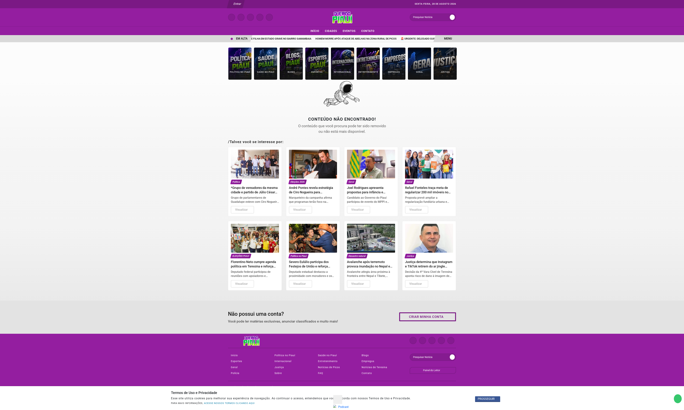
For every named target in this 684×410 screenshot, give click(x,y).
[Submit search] (452, 17)
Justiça (279, 367)
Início (316, 31)
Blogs (365, 355)
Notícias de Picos (328, 367)
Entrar (237, 4)
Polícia (234, 373)
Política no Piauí (284, 355)
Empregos (367, 361)
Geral (234, 367)
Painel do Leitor (432, 370)
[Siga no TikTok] (269, 17)
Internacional (282, 361)
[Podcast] (342, 407)
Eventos (351, 31)
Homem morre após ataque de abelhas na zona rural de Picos (348, 38)
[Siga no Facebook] (231, 17)
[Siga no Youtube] (259, 17)
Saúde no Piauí (327, 355)
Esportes (236, 361)
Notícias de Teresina (374, 367)
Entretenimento (327, 361)
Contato (367, 31)
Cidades (332, 31)
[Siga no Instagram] (241, 17)
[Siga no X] (250, 17)
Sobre (278, 373)
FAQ (320, 373)
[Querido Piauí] (342, 17)
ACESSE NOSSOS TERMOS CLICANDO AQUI (229, 403)
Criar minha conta (426, 317)
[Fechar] (337, 399)
